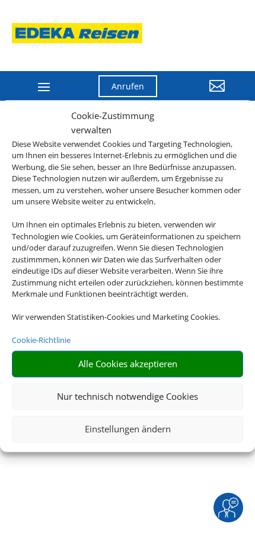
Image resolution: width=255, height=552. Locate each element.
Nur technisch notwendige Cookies (127, 396)
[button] (200, 94)
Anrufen (127, 86)
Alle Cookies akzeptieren (127, 364)
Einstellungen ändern (128, 429)
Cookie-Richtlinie (41, 340)
